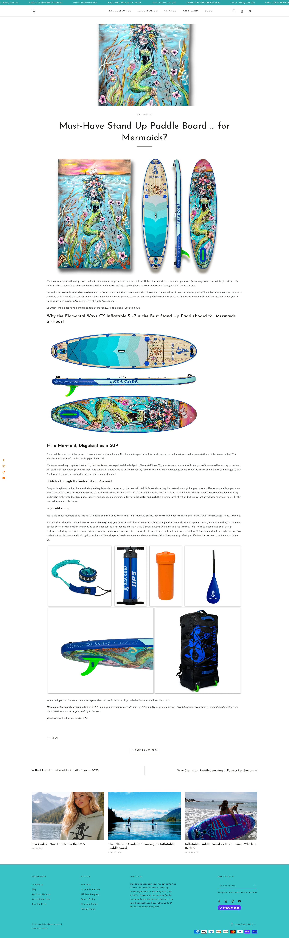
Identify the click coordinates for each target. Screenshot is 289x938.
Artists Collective (41, 899)
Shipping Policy (89, 904)
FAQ (34, 889)
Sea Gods (42, 924)
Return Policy (88, 899)
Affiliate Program (90, 894)
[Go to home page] (34, 11)
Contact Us (37, 884)
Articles (147, 115)
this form (152, 887)
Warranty (86, 884)
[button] (234, 11)
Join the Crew (39, 904)
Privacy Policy (88, 909)
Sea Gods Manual (41, 894)
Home (139, 115)
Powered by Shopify (40, 928)
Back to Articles (146, 750)
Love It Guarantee (90, 889)
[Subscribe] (255, 885)
